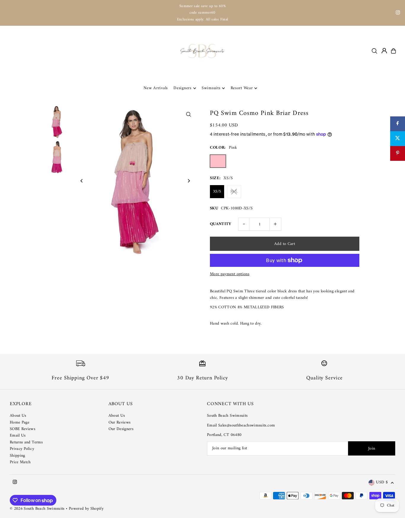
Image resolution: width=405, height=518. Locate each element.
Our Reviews (120, 422)
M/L (234, 191)
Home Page (19, 422)
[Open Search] (374, 51)
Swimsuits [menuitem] (211, 88)
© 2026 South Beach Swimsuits (37, 508)
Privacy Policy (22, 449)
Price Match (20, 462)
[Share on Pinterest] (397, 153)
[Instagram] (398, 13)
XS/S (217, 191)
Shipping (17, 455)
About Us (18, 415)
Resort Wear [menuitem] (242, 88)
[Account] (384, 50)
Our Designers (121, 429)
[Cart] (393, 51)
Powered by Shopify (86, 508)
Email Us (18, 435)
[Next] (188, 180)
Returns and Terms (26, 442)
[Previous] (82, 180)
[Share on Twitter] (397, 138)
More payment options (229, 274)
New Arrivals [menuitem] (155, 88)
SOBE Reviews (22, 429)
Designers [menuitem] (182, 88)
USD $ (382, 482)
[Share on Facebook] (397, 123)
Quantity (221, 224)
